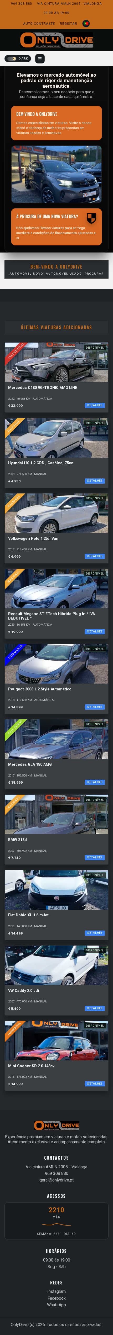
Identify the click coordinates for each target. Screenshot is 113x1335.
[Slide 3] (98, 199)
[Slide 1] (90, 199)
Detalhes (94, 405)
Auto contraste (39, 24)
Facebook (57, 1298)
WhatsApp (56, 1304)
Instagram (56, 1291)
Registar (68, 24)
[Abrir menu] (40, 58)
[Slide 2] (94, 199)
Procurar (94, 273)
